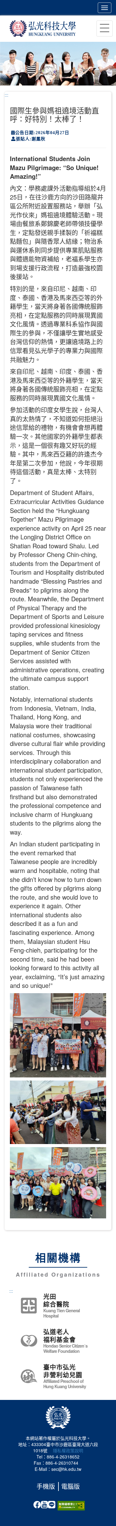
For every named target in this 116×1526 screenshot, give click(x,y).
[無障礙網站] (71, 1505)
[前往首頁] (43, 28)
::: (6, 95)
